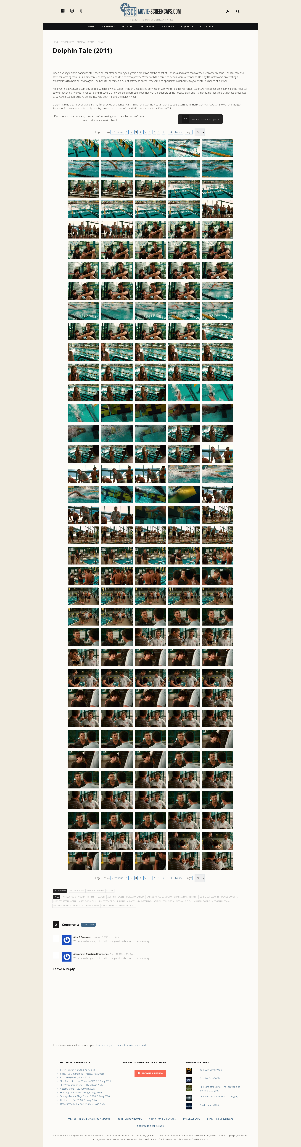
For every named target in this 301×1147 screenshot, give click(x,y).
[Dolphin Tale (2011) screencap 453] (150, 523)
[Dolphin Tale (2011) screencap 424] (184, 401)
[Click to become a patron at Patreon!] (150, 1077)
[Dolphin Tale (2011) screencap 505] (217, 727)
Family (110, 890)
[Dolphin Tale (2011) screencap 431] (83, 442)
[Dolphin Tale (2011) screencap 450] (217, 503)
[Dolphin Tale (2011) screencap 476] (83, 625)
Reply (123, 937)
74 (170, 132)
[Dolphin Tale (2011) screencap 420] (217, 381)
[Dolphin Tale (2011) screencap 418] (150, 381)
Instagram (75, 10)
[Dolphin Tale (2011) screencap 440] (217, 462)
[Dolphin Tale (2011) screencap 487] (116, 666)
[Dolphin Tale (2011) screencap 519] (184, 788)
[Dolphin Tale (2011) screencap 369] (184, 177)
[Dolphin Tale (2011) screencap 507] (116, 747)
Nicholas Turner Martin (86, 905)
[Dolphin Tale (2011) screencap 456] (83, 544)
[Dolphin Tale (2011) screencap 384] (184, 238)
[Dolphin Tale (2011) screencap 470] (217, 584)
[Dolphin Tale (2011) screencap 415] (217, 360)
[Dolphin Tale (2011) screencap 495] (217, 686)
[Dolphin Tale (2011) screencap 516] (83, 788)
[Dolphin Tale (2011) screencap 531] (83, 849)
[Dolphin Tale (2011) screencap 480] (217, 625)
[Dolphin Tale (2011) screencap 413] (150, 360)
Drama (100, 890)
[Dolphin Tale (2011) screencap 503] (150, 727)
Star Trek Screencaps (220, 1119)
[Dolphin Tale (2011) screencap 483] (150, 645)
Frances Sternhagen (64, 901)
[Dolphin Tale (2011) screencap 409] (184, 340)
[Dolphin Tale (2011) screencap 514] (184, 768)
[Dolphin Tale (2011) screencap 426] (83, 421)
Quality (188, 26)
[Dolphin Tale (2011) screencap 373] (150, 197)
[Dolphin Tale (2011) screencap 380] (217, 218)
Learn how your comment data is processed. (121, 1045)
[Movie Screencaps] (150, 9)
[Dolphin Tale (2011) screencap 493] (150, 686)
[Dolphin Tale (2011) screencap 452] (116, 523)
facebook (66, 10)
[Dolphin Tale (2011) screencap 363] (150, 157)
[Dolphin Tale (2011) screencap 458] (150, 544)
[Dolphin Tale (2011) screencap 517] (116, 788)
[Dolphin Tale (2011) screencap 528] (150, 829)
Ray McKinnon (109, 905)
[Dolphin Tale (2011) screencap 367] (116, 177)
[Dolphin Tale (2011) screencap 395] (217, 279)
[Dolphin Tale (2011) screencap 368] (150, 177)
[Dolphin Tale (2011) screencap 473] (150, 605)
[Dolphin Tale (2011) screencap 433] (150, 442)
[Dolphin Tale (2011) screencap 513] (150, 768)
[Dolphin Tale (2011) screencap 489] (184, 666)
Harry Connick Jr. (87, 901)
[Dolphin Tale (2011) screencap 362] (116, 157)
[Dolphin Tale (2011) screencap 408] (150, 340)
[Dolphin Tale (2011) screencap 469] (184, 584)
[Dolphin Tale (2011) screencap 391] (83, 279)
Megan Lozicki (184, 901)
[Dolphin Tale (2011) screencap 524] (184, 809)
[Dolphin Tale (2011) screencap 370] (217, 177)
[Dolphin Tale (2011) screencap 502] (116, 727)
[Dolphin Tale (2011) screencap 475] (217, 605)
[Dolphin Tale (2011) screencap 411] (83, 360)
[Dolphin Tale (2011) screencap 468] (150, 584)
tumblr (84, 10)
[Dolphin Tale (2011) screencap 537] (116, 870)
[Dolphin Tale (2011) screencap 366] (83, 177)
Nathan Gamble (62, 905)
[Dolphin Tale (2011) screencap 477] (116, 625)
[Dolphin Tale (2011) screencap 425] (217, 401)
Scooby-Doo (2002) (209, 1078)
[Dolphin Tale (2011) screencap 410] (217, 340)
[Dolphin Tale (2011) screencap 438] (150, 462)
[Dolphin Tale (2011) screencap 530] (217, 829)
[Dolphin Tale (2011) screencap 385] (217, 238)
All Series (167, 26)
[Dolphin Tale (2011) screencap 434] (184, 442)
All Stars (128, 26)
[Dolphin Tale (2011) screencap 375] (217, 197)
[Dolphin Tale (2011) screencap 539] (184, 870)
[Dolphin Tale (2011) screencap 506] (83, 747)
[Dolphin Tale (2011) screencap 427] (116, 421)
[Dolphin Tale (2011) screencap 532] (116, 849)
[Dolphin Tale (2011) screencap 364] (184, 157)
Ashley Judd (69, 897)
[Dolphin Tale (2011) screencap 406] (83, 340)
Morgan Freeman (221, 901)
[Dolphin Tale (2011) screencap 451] (83, 523)
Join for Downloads (130, 1119)
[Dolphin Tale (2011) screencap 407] (116, 340)
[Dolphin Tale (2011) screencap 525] (217, 809)
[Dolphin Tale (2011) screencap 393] (150, 279)
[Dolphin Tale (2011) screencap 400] (217, 299)
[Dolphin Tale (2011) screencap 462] (116, 564)
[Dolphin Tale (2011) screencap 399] (184, 299)
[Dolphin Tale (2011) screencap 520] (217, 788)
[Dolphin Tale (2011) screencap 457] (116, 544)
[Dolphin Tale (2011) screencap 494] (184, 686)
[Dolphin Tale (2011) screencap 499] (184, 707)
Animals (91, 890)
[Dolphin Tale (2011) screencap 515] (217, 768)
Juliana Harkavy (126, 901)
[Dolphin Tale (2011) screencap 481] (83, 645)
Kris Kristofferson (164, 901)
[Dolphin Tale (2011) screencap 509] (184, 747)
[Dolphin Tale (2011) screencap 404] (184, 320)
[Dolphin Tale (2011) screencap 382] (116, 238)
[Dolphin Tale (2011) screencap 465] (217, 564)
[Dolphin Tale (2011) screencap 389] (184, 258)
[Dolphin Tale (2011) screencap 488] (150, 666)
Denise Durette (229, 897)
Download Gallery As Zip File (204, 119)
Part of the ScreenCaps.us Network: (89, 1119)
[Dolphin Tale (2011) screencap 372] (116, 197)
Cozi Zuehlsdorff (209, 897)
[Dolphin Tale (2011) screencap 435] (217, 442)
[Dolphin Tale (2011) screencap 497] (116, 707)
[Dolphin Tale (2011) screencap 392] (116, 279)
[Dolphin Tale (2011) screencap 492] (116, 686)
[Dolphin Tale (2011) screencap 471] (83, 605)
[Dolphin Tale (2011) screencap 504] (184, 727)
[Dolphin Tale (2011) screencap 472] (116, 605)
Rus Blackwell (127, 905)
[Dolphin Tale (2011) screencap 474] (184, 605)
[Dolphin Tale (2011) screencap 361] (83, 157)
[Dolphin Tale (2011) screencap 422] (116, 401)
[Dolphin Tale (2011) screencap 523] (150, 809)
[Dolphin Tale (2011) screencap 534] (184, 849)
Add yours (88, 924)
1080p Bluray (77, 890)
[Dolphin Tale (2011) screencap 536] (83, 870)
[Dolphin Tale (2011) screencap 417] (116, 381)
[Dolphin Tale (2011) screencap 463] (150, 564)
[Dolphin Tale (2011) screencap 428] (150, 421)
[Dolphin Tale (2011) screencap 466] (83, 584)
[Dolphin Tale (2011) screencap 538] (150, 870)
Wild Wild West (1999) (211, 1069)
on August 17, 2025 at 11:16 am (105, 937)
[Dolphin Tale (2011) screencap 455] (217, 523)
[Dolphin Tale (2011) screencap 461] (83, 564)
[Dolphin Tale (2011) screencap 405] (217, 320)
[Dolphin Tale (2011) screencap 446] (83, 503)
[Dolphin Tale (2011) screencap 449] (184, 503)
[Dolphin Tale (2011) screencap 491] (83, 686)
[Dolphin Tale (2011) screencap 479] (184, 625)
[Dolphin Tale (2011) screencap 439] (184, 462)
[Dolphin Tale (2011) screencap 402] (116, 320)
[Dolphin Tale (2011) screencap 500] (217, 707)
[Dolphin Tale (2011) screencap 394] (184, 279)
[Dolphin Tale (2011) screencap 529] (184, 829)
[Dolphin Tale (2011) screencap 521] (83, 809)
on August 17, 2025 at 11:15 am (121, 954)
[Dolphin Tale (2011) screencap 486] (83, 666)
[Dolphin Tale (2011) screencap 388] (150, 258)
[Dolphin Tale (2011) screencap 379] (184, 218)
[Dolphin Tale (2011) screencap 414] (184, 360)
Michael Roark (202, 901)
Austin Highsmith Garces (91, 897)
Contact (208, 26)
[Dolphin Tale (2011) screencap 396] (83, 299)
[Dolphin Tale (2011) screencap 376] (83, 218)
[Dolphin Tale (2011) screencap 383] (150, 238)
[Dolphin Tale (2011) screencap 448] (150, 503)
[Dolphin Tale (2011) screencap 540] (217, 870)
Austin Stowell (116, 897)
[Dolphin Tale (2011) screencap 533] (150, 849)
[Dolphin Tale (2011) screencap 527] (116, 829)
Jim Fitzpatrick (107, 901)
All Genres (148, 26)
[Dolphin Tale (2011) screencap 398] (150, 299)
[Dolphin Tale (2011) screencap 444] (184, 483)
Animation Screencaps (162, 1119)
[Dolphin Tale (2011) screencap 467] (116, 584)
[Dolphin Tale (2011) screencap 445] (217, 483)
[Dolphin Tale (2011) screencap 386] (83, 258)
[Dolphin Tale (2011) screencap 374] (184, 197)
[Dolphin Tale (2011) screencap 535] (217, 849)
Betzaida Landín (135, 897)
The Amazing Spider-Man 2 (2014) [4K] (219, 1096)
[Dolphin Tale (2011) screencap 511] (83, 768)
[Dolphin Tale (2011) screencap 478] (150, 625)
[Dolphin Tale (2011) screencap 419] (184, 381)
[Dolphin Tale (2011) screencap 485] (217, 645)
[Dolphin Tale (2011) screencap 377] (116, 218)
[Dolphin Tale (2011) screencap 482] (116, 645)
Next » (178, 132)
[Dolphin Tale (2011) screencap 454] (184, 523)
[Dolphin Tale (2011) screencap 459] (184, 544)
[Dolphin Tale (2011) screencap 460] (217, 544)
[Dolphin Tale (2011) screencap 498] (150, 707)
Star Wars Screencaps (150, 1126)
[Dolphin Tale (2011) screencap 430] (217, 421)
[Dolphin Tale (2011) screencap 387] (116, 258)
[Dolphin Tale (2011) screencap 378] (150, 218)
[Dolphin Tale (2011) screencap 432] (116, 442)
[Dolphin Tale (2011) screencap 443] (150, 483)
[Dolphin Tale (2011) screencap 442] (116, 483)
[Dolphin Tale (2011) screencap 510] (217, 747)
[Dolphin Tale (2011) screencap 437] (116, 462)
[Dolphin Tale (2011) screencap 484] (184, 645)
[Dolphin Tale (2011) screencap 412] (116, 360)
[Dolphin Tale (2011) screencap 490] (217, 666)
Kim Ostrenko (144, 901)
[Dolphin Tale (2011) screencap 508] (150, 747)
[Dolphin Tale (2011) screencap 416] (83, 381)
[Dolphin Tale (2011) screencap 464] (184, 564)
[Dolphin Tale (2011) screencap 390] (217, 258)
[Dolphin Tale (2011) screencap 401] (83, 320)
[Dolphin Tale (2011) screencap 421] (83, 401)
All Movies (108, 26)
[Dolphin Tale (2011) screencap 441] (83, 483)
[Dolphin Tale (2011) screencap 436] (83, 462)
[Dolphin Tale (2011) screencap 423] (150, 401)
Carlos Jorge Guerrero (159, 897)
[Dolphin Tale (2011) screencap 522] (116, 809)
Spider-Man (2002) (209, 1104)
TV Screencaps (191, 1119)
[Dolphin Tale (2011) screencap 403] (150, 320)
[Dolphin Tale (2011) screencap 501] (83, 727)
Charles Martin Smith (186, 897)
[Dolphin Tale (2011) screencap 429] (184, 421)
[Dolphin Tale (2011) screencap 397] (116, 299)
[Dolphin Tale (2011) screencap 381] (83, 238)
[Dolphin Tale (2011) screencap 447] (116, 503)
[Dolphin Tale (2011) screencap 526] (83, 829)
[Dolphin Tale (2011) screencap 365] (217, 157)
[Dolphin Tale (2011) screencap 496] (83, 707)
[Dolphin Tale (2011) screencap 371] (83, 197)
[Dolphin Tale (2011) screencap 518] (150, 788)
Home (91, 26)
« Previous (117, 132)
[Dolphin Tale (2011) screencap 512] (116, 768)
